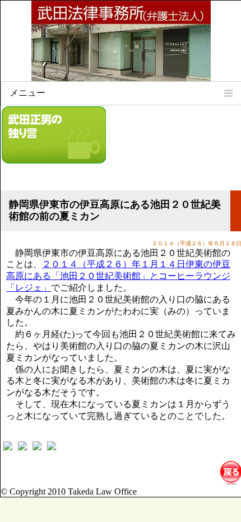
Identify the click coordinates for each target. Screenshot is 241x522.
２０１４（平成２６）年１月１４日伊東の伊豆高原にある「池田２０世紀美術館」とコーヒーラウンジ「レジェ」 (118, 275)
